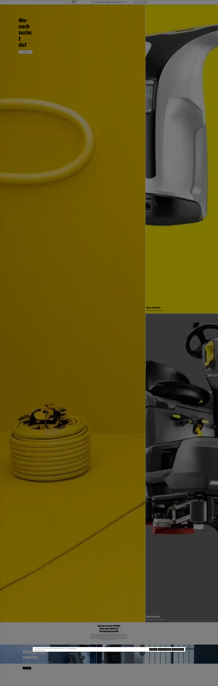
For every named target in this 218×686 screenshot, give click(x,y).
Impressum (42, 650)
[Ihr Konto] (140, 2)
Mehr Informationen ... (73, 648)
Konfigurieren (153, 649)
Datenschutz (37, 650)
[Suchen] (135, 2)
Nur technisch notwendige (164, 649)
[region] (109, 660)
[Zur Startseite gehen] (74, 2)
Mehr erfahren (27, 668)
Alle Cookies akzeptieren (178, 649)
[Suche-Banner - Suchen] (30, 52)
